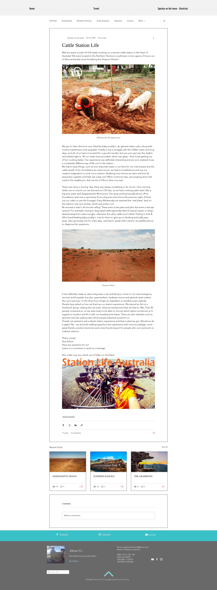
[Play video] (108, 383)
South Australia (103, 21)
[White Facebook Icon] (57, 534)
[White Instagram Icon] (99, 534)
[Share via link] (81, 425)
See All (165, 447)
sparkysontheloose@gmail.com (136, 547)
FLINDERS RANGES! (104, 476)
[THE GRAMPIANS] (149, 462)
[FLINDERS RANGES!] (108, 462)
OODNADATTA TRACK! (65, 476)
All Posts (53, 21)
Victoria (130, 21)
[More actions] (153, 37)
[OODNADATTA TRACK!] (68, 462)
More (141, 21)
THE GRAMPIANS (143, 476)
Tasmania (118, 21)
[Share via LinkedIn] (75, 425)
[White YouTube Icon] (146, 534)
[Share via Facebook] (63, 425)
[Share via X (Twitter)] (69, 425)
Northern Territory (84, 21)
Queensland (67, 21)
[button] (164, 21)
